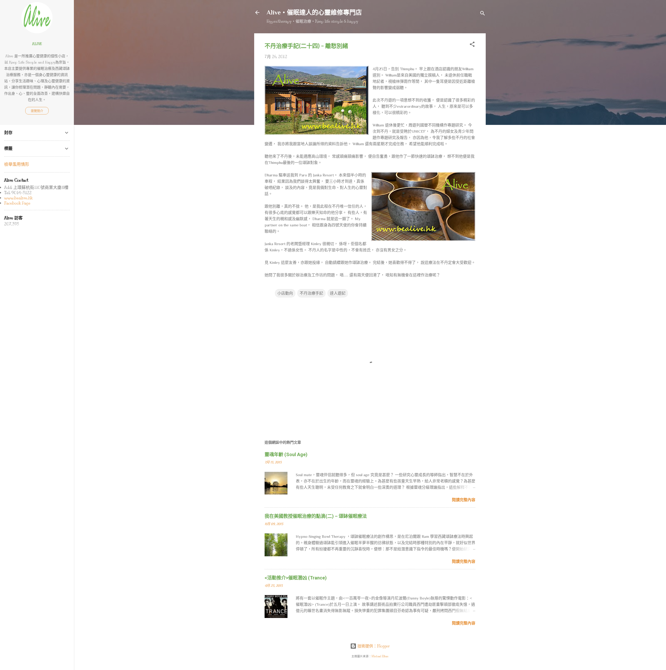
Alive (37, 44)
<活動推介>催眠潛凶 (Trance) (296, 577)
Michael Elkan (380, 656)
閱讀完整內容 (463, 499)
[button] (472, 45)
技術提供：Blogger (373, 646)
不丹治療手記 (311, 293)
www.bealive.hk (18, 198)
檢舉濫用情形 (16, 164)
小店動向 (285, 293)
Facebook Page (17, 203)
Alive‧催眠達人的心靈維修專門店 (314, 12)
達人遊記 (337, 293)
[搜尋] (482, 14)
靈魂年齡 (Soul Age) (286, 454)
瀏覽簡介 (37, 111)
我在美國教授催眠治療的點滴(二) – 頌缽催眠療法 (316, 516)
